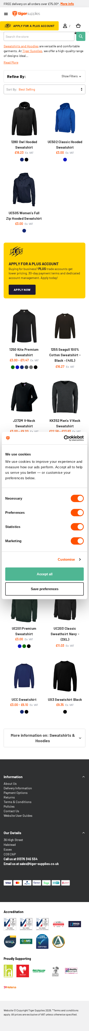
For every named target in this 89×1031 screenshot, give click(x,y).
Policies (9, 806)
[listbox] (51, 89)
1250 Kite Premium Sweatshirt (24, 352)
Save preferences (44, 589)
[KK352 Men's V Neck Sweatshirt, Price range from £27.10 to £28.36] (65, 397)
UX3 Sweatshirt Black (65, 699)
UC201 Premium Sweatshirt (24, 631)
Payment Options (16, 793)
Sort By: (11, 89)
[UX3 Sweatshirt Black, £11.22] (65, 676)
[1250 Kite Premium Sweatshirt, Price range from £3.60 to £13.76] (24, 326)
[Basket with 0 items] (78, 26)
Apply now (22, 290)
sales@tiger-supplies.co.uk (39, 864)
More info (67, 4)
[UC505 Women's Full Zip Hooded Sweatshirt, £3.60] (24, 189)
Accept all (44, 574)
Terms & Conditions (17, 802)
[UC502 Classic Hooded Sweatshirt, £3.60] (65, 118)
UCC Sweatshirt (24, 699)
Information (13, 776)
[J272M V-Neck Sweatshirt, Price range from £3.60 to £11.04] (24, 397)
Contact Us (11, 811)
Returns (9, 797)
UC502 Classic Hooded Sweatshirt (65, 144)
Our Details (12, 832)
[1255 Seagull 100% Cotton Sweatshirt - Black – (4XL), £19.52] (65, 326)
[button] (44, 76)
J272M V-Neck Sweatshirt (24, 423)
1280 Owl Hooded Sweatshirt (24, 144)
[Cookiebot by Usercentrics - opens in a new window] (64, 438)
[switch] (77, 512)
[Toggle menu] (6, 14)
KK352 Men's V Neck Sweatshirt (65, 423)
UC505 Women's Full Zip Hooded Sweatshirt (24, 215)
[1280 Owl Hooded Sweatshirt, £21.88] (24, 118)
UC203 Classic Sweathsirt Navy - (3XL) (65, 633)
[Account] (65, 26)
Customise (66, 559)
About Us (10, 783)
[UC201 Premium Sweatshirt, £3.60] (24, 605)
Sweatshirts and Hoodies (21, 46)
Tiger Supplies (32, 51)
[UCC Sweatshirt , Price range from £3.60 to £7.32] (24, 676)
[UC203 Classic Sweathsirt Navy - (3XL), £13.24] (65, 605)
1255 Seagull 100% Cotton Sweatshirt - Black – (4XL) (65, 354)
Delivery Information (18, 788)
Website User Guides (18, 815)
